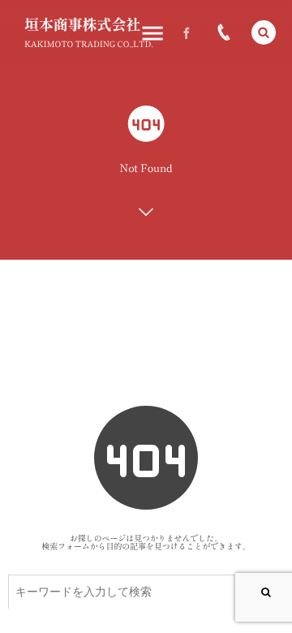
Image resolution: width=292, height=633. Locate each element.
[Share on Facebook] (186, 32)
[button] (263, 32)
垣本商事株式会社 (82, 24)
